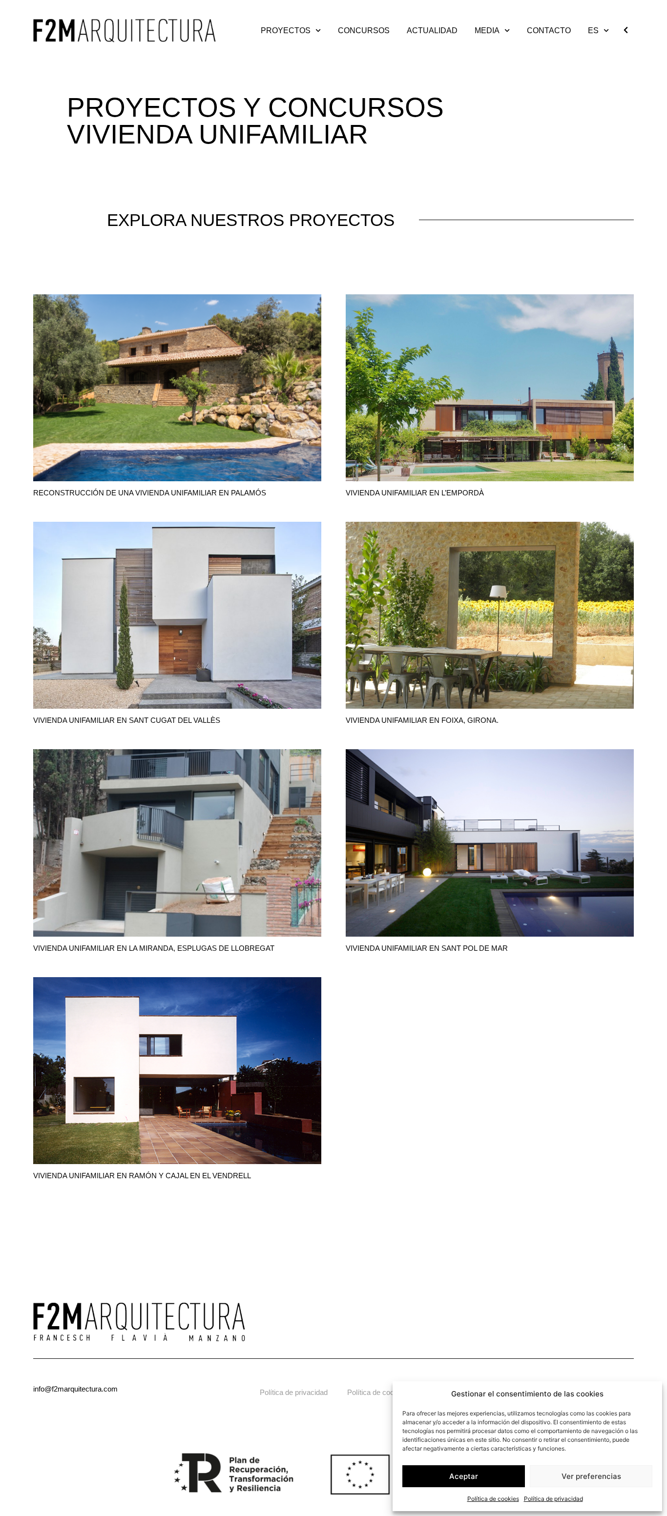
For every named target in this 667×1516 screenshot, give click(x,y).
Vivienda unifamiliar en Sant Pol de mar (427, 948)
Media (487, 30)
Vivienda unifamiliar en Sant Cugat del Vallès (126, 720)
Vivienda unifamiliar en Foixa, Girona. (422, 720)
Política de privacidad (553, 1498)
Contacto (549, 30)
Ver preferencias (591, 1476)
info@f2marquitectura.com (75, 1389)
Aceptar (463, 1476)
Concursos (364, 30)
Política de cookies (493, 1498)
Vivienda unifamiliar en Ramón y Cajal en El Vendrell (142, 1175)
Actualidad (432, 30)
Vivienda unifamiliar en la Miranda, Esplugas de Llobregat (153, 948)
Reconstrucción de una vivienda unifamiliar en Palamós (149, 493)
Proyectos (286, 30)
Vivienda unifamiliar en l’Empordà (415, 493)
